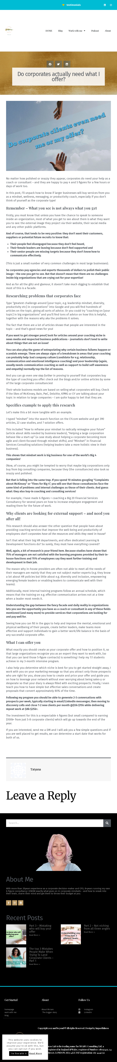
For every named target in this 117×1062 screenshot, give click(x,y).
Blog (60, 30)
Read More (35, 1053)
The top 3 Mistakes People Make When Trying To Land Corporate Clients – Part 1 (41, 954)
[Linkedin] (105, 5)
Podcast (95, 30)
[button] (50, 64)
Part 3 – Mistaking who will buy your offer (40, 929)
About (108, 30)
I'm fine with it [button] (19, 1053)
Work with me (75, 30)
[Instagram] (111, 5)
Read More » (34, 935)
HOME (49, 30)
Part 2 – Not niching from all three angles (97, 927)
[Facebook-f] (8, 902)
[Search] (107, 823)
